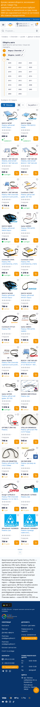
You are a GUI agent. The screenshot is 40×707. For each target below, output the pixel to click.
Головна (5, 37)
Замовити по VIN (30, 638)
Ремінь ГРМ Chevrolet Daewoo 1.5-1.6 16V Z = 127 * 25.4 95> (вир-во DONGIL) (10, 498)
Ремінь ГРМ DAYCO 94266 (28, 126)
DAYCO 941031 (26, 293)
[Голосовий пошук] (37, 30)
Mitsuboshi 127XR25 (28, 495)
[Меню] (3, 24)
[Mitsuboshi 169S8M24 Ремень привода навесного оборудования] (29, 520)
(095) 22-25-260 (9, 659)
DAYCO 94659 (7, 226)
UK (7, 605)
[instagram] (10, 702)
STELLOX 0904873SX (9, 461)
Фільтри (9, 105)
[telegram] (3, 671)
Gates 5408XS (26, 327)
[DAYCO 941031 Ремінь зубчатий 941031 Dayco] (29, 285)
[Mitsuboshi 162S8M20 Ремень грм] (10, 520)
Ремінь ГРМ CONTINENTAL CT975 (10, 263)
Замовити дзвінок (11, 667)
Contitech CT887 (27, 192)
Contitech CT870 (27, 260)
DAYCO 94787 (7, 123)
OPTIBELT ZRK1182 (9, 428)
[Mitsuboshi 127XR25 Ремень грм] (29, 487)
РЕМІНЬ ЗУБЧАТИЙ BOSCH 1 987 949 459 (29, 162)
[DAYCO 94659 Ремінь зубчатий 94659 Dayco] (10, 218)
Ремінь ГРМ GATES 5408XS (28, 330)
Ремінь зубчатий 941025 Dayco (8, 296)
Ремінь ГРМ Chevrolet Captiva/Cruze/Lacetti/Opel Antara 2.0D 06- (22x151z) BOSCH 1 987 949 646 (10, 195)
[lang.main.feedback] (36, 690)
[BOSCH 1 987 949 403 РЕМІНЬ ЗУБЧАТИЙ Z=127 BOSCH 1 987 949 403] (29, 352)
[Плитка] (19, 105)
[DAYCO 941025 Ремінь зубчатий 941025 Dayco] (10, 285)
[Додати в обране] (18, 110)
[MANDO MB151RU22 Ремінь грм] (29, 386)
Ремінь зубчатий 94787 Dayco (8, 126)
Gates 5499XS (26, 226)
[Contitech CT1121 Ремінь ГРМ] (10, 319)
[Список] (23, 105)
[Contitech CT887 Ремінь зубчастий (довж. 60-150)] (29, 184)
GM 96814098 (26, 461)
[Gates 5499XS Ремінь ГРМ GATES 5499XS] (29, 218)
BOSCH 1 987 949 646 (10, 192)
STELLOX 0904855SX (28, 428)
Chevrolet (14, 37)
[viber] (6, 671)
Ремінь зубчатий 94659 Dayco (8, 229)
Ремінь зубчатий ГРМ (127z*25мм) (29, 431)
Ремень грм (25, 497)
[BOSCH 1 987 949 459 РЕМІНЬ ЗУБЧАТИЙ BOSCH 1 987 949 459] (29, 151)
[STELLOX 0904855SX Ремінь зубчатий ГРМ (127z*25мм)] (29, 419)
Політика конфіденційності (8, 637)
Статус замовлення (28, 635)
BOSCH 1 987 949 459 (29, 159)
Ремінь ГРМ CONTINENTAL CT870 (29, 263)
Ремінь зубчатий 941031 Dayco (27, 296)
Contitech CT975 (8, 260)
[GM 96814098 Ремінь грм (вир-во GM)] (29, 453)
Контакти (36, 19)
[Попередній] (3, 115)
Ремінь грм (25, 396)
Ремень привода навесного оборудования (27, 531)
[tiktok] (13, 702)
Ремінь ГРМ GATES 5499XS (28, 229)
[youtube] (3, 702)
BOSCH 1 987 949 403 (29, 360)
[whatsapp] (10, 671)
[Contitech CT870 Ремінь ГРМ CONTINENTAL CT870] (29, 252)
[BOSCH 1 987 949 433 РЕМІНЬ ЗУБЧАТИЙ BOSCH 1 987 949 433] (10, 151)
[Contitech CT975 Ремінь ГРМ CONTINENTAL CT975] (10, 252)
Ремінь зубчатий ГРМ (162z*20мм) (10, 464)
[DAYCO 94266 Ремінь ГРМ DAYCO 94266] (29, 115)
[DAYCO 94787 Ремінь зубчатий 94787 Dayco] (10, 115)
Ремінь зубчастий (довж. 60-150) (28, 195)
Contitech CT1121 (8, 327)
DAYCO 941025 (7, 293)
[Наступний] (17, 115)
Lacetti (22, 37)
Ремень (4, 430)
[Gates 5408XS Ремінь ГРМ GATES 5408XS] (29, 319)
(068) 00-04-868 (9, 663)
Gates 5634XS (7, 360)
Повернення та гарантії (27, 630)
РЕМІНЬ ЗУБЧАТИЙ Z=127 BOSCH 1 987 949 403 (28, 363)
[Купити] (16, 138)
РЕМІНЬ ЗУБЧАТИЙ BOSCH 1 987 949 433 (10, 162)
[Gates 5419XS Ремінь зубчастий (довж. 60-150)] (10, 386)
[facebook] (6, 702)
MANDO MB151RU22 (28, 394)
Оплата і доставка (28, 625)
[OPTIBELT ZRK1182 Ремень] (10, 419)
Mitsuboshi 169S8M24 (29, 528)
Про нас (5, 629)
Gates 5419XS (7, 394)
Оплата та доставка (23, 19)
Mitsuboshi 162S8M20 (10, 528)
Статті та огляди (8, 651)
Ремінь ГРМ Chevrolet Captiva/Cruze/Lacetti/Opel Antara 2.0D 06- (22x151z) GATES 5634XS (10, 363)
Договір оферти (8, 632)
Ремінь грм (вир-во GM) (28, 464)
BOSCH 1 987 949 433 (10, 159)
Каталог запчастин (9, 647)
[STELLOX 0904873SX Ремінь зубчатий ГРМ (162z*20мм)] (10, 453)
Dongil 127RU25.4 (8, 495)
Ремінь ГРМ (6, 329)
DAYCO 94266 (26, 123)
